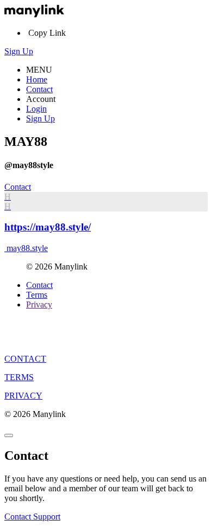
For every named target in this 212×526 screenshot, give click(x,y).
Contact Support (32, 516)
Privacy (39, 304)
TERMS (19, 377)
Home (36, 79)
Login (36, 108)
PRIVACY (23, 395)
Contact (39, 89)
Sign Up (18, 51)
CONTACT (25, 358)
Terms (36, 294)
